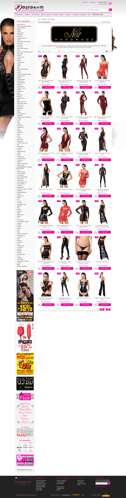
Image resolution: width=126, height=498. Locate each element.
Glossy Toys (20, 139)
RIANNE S (19, 190)
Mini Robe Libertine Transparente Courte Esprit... (46, 262)
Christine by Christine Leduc (24, 74)
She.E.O (19, 252)
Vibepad (19, 249)
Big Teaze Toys (21, 165)
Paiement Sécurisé (40, 485)
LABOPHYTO (20, 127)
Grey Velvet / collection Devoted (25, 52)
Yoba (18, 122)
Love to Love (20, 105)
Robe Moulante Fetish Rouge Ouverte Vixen (64, 226)
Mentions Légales (81, 483)
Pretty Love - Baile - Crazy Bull (24, 189)
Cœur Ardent (20, 180)
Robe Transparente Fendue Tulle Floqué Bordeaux (83, 117)
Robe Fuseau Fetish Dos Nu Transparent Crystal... (65, 81)
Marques (44, 19)
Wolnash (19, 206)
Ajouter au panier (48, 87)
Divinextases (20, 156)
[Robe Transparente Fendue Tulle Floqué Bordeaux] (83, 103)
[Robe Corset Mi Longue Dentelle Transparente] (64, 103)
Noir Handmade (21, 24)
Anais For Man (20, 62)
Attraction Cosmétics (22, 233)
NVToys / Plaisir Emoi (22, 143)
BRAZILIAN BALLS (21, 192)
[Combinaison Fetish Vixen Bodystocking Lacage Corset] (64, 284)
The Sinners (20, 247)
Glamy (18, 134)
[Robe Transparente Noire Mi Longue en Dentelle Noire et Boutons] (83, 139)
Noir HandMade (60, 486)
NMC (18, 213)
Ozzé (18, 170)
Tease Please (20, 178)
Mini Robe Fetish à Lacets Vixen (64, 189)
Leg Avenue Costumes (22, 48)
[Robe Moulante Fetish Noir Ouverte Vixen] (45, 212)
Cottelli (19, 40)
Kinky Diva (20, 141)
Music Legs (20, 53)
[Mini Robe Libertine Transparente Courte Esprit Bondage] (45, 248)
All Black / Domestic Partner (24, 117)
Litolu (18, 136)
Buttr (18, 238)
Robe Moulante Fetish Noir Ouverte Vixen (45, 226)
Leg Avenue (20, 46)
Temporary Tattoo (21, 204)
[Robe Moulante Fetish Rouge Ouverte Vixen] (64, 212)
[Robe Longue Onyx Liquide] (45, 175)
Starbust (19, 137)
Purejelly (19, 211)
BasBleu (19, 77)
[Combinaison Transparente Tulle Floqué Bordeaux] (83, 67)
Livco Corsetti (20, 57)
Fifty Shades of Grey (22, 103)
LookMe (19, 64)
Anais (18, 50)
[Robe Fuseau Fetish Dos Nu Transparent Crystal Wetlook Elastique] (64, 67)
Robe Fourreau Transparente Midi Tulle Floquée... (102, 117)
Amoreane (19, 242)
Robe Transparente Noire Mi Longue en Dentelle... (83, 153)
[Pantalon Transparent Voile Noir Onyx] (102, 284)
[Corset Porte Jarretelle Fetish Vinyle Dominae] (45, 103)
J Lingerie (19, 257)
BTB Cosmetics (21, 235)
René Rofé (19, 45)
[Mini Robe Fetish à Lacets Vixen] (64, 175)
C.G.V (78, 485)
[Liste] (109, 51)
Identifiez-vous (93, 2)
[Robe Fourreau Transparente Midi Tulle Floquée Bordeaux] (102, 103)
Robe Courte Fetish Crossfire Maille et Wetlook (83, 226)
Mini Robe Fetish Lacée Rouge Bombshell (83, 190)
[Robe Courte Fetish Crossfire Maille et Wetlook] (83, 212)
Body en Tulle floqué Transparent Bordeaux (65, 153)
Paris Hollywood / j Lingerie (23, 41)
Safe (18, 230)
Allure (18, 232)
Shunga (19, 112)
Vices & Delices (21, 183)
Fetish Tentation (21, 79)
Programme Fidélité (40, 486)
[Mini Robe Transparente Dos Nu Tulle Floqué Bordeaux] (45, 139)
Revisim (19, 209)
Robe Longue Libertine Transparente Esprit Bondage (102, 226)
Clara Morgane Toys (22, 182)
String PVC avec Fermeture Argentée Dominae (83, 262)
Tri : (49, 51)
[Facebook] (97, 489)
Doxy (18, 129)
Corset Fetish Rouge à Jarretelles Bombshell (102, 81)
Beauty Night (20, 33)
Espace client (22, 2)
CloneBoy (19, 148)
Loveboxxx (20, 237)
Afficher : (40, 51)
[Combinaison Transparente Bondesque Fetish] (102, 175)
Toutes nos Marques (61, 480)
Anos (18, 256)
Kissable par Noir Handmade (24, 26)
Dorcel (18, 93)
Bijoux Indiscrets (21, 151)
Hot (18, 218)
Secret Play (20, 132)
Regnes (19, 60)
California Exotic (21, 88)
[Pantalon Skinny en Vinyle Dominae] (64, 248)
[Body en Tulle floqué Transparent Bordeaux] (64, 139)
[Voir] (39, 87)
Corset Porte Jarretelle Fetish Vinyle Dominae (46, 117)
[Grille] (106, 51)
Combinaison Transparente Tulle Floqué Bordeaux (83, 81)
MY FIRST (19, 185)
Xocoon (19, 262)
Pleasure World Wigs (22, 177)
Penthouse (19, 43)
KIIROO (19, 197)
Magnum (19, 131)
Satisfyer (19, 84)
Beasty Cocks (20, 245)
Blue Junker (20, 125)
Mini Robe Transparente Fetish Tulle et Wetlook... (45, 81)
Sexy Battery (20, 175)
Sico (18, 199)
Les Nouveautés (60, 482)
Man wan (19, 240)
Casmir (19, 72)
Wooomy (19, 96)
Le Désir (19, 119)
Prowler (19, 228)
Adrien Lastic (20, 81)
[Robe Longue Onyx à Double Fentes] (102, 139)
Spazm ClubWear (21, 28)
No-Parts (19, 223)
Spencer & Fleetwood (22, 163)
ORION (19, 65)
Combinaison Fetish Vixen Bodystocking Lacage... (64, 298)
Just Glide (19, 202)
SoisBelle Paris (60, 488)
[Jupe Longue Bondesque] (102, 248)
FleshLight (19, 115)
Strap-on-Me (20, 86)
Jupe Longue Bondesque (102, 262)
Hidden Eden (20, 214)
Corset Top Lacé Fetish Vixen (83, 298)
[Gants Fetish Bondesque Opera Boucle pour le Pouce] (45, 284)
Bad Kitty (19, 250)
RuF (18, 144)
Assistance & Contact (41, 483)
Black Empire (20, 146)
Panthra (19, 226)
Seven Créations (21, 173)
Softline (19, 58)
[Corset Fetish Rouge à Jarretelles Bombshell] (102, 67)
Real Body (19, 91)
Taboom (19, 70)
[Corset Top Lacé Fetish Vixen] (83, 284)
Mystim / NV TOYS (21, 101)
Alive (18, 100)
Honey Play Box (21, 82)
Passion (19, 55)
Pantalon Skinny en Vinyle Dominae (64, 262)
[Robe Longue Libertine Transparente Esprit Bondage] (102, 212)
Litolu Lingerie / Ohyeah (23, 261)
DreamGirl (19, 36)
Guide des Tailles (40, 482)
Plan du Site (39, 488)
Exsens (19, 194)
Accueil (39, 19)
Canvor (19, 201)
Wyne (18, 264)
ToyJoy (19, 149)
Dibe (18, 208)
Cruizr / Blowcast (21, 113)
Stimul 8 (19, 124)
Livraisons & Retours (41, 480)
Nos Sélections (60, 483)
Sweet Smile (20, 259)
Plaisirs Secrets (21, 171)
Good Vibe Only (21, 76)
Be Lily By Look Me (22, 38)
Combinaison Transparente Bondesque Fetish (102, 190)
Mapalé (19, 29)
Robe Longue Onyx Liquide (46, 189)
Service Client (80, 480)
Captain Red (20, 107)
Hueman (19, 225)
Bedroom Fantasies (22, 266)
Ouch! (18, 120)
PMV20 (19, 216)
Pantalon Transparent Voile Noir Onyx (102, 298)
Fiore (18, 67)
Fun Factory (20, 160)
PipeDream (20, 108)
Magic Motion (20, 187)
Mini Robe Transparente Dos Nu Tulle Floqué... (46, 153)
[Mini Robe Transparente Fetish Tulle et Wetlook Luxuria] (45, 67)
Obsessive (19, 34)
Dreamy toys (20, 220)
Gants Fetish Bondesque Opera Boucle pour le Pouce (46, 298)
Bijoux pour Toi (20, 98)
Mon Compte (39, 490)
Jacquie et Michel (21, 158)
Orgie (18, 110)
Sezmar (19, 153)
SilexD (18, 89)
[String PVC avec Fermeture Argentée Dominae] (83, 248)
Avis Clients (80, 482)
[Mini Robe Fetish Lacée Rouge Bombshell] (83, 175)
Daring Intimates (21, 254)
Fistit (18, 244)
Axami (18, 31)
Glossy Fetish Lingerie (22, 69)
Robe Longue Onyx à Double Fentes (102, 153)
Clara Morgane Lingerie (23, 221)
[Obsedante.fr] (29, 7)
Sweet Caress (20, 195)
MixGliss (19, 161)
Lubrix (18, 155)
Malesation (20, 94)
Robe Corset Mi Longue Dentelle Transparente (64, 117)
